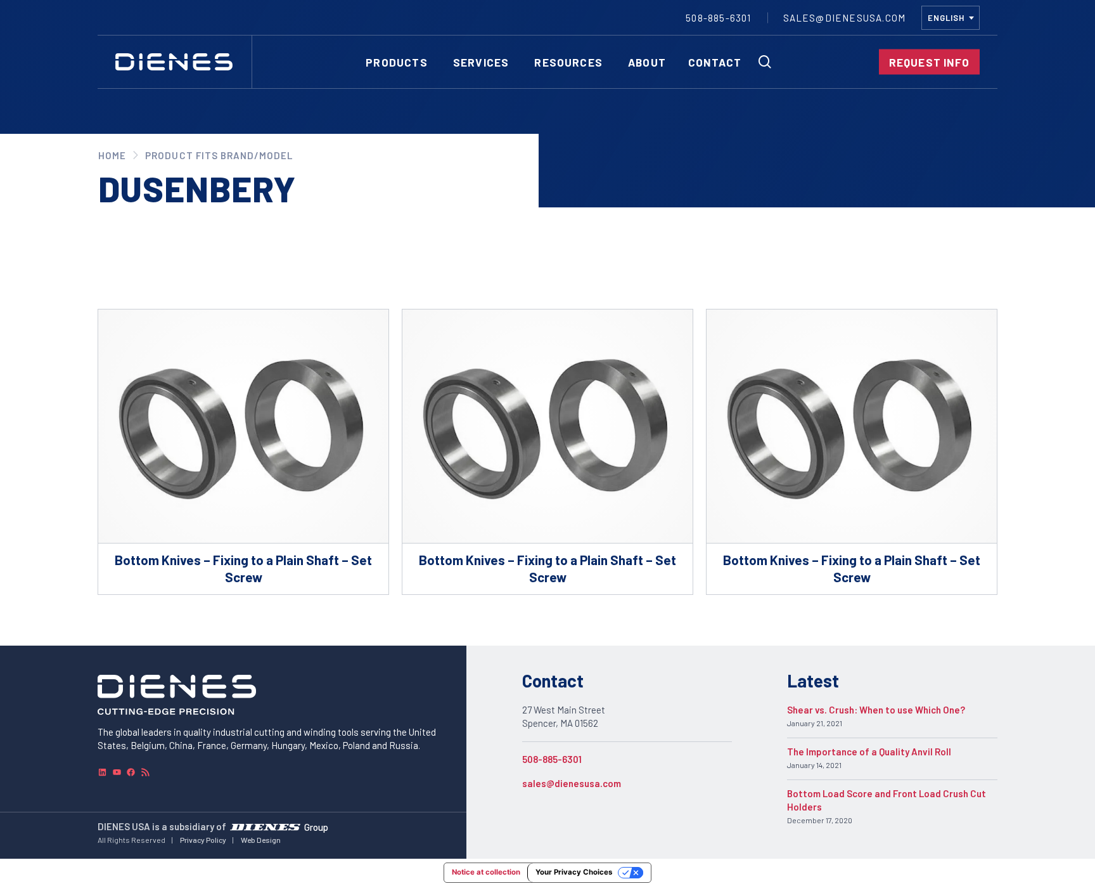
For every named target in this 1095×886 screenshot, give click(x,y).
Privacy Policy (203, 839)
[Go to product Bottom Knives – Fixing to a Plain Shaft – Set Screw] (243, 451)
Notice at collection (486, 872)
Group (316, 826)
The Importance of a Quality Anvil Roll (869, 751)
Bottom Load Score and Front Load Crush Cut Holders (886, 800)
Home (112, 155)
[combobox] (950, 18)
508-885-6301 (552, 759)
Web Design (261, 839)
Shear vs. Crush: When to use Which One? (876, 709)
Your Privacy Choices (573, 872)
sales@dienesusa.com (571, 783)
